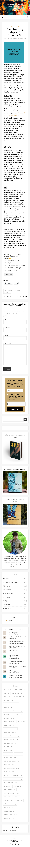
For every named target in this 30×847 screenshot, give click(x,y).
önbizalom (7, 292)
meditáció (9, 764)
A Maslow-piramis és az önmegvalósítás (16, 662)
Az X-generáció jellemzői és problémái (18, 637)
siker (7, 786)
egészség (8, 700)
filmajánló (9, 718)
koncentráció (10, 750)
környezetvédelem (12, 761)
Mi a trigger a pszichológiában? (14, 671)
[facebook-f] (10, 844)
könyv (18, 754)
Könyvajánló (7, 590)
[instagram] (15, 844)
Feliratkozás (15, 409)
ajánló (8, 689)
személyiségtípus (11, 793)
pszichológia (10, 782)
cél (5, 290)
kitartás (8, 747)
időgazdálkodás (11, 736)
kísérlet (8, 754)
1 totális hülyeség (11, 270)
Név (5, 319)
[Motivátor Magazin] (15, 6)
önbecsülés (9, 811)
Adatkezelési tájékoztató (13, 840)
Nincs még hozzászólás (19, 38)
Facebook (15, 617)
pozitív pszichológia (13, 779)
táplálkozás (10, 804)
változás (9, 807)
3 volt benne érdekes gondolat (15, 265)
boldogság (20, 689)
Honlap (5, 335)
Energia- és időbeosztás (10, 582)
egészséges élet (11, 704)
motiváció (17, 290)
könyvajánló (10, 757)
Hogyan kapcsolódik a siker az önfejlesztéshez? (17, 676)
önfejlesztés (10, 814)
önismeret (9, 818)
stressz (18, 786)
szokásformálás (11, 797)
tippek (19, 800)
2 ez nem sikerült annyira (14, 268)
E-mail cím (7, 327)
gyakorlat (9, 725)
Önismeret (6, 605)
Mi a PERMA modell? (15, 651)
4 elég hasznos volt (12, 263)
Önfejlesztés (15, 26)
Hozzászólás (7, 343)
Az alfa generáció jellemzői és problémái (17, 667)
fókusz (21, 721)
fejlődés (8, 714)
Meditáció (6, 597)
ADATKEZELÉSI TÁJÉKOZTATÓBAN (16, 396)
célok (7, 696)
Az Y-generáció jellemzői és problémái (17, 647)
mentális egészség (11, 768)
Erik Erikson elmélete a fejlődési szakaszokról (16, 642)
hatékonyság (10, 729)
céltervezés (19, 696)
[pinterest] (18, 844)
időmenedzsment (11, 739)
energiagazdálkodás (13, 711)
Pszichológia (7, 608)
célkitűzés (17, 693)
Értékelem (9, 275)
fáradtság (9, 721)
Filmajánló (6, 586)
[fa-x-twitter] (13, 844)
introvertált (10, 743)
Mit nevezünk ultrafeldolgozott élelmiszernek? (14, 656)
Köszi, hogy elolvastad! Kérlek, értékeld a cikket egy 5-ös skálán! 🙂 (14, 256)
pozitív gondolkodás (13, 775)
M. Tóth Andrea (8, 296)
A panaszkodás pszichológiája (14, 633)
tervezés (8, 800)
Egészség (6, 578)
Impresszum (15, 841)
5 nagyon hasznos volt (13, 260)
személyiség (9, 789)
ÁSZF (22, 840)
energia (10, 290)
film (19, 714)
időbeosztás (10, 732)
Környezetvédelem (9, 593)
